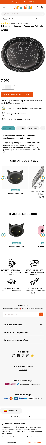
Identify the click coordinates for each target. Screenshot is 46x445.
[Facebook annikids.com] (18, 355)
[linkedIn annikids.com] (27, 355)
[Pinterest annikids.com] (23, 355)
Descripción (8, 128)
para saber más (36, 108)
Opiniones (33, 128)
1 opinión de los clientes (19, 23)
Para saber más (18, 103)
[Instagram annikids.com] (13, 355)
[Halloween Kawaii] (15, 188)
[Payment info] (23, 398)
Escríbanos (23, 370)
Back (5, 19)
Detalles (21, 128)
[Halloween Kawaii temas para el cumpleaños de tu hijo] (16, 230)
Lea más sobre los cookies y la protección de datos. (21, 437)
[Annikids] (23, 7)
